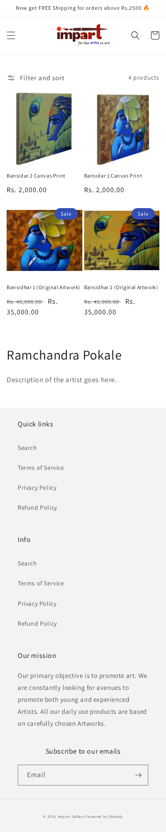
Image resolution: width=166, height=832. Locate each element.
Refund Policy (37, 507)
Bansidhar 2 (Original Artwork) (121, 287)
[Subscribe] (138, 775)
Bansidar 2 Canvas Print (36, 175)
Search (27, 448)
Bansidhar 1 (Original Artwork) (44, 287)
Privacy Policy (37, 487)
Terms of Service (41, 468)
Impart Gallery (71, 816)
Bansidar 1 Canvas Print (113, 175)
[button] (11, 35)
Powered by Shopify (104, 816)
